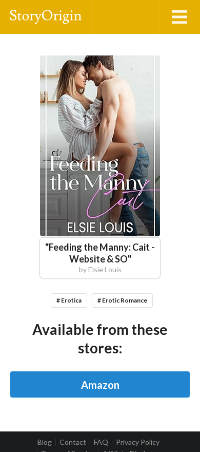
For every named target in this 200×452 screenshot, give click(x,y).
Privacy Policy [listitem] (137, 442)
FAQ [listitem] (101, 442)
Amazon (100, 385)
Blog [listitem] (44, 442)
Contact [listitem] (72, 442)
